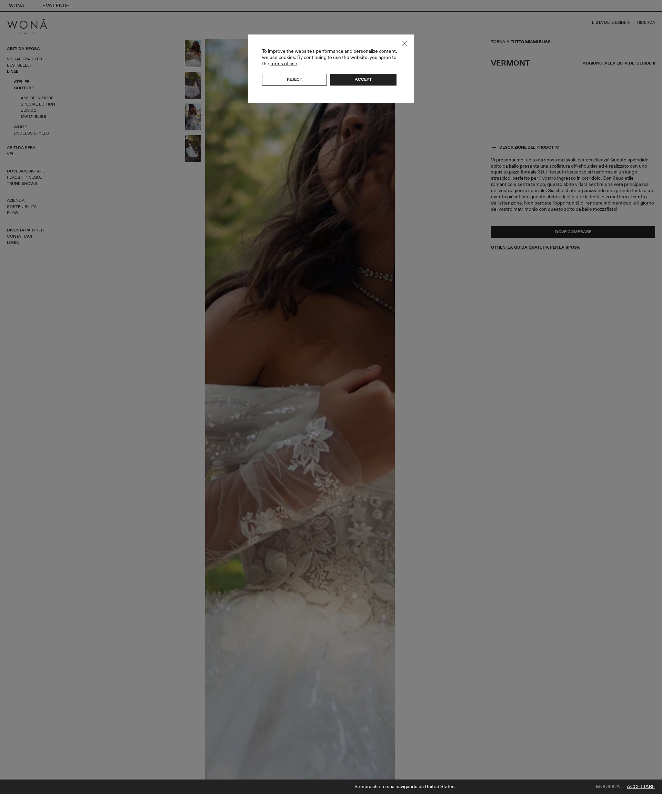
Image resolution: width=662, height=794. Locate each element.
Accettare (641, 787)
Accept (363, 79)
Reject (294, 79)
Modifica (608, 787)
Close (404, 43)
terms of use (283, 63)
